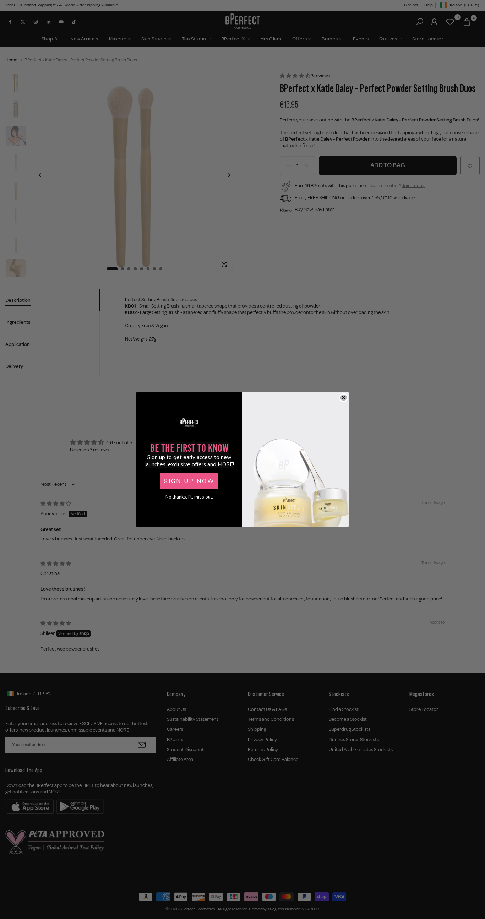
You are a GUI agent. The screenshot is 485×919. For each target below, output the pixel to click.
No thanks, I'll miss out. (189, 497)
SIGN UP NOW (189, 481)
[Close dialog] (343, 397)
